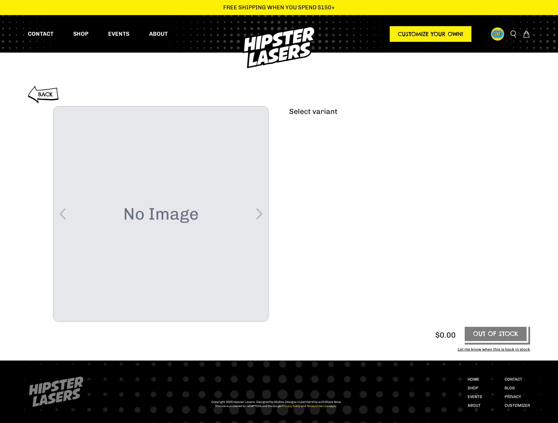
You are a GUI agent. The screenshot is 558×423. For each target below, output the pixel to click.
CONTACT (513, 379)
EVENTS (475, 396)
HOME (473, 379)
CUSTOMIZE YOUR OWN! (430, 34)
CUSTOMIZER (517, 405)
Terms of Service (317, 406)
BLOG (510, 388)
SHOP (473, 388)
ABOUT (474, 405)
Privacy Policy (291, 406)
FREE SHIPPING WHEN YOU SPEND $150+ (279, 7)
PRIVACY (513, 396)
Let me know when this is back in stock (494, 349)
